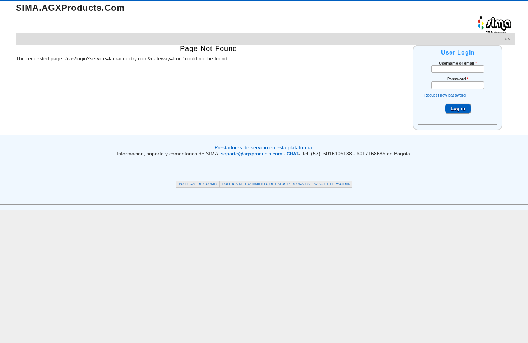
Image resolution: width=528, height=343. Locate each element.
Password (457, 79)
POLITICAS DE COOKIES (198, 184)
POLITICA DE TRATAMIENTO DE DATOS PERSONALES (266, 184)
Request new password (445, 95)
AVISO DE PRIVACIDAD (332, 184)
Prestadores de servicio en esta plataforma (264, 147)
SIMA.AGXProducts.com (70, 8)
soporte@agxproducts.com (251, 153)
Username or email (458, 63)
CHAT (292, 153)
